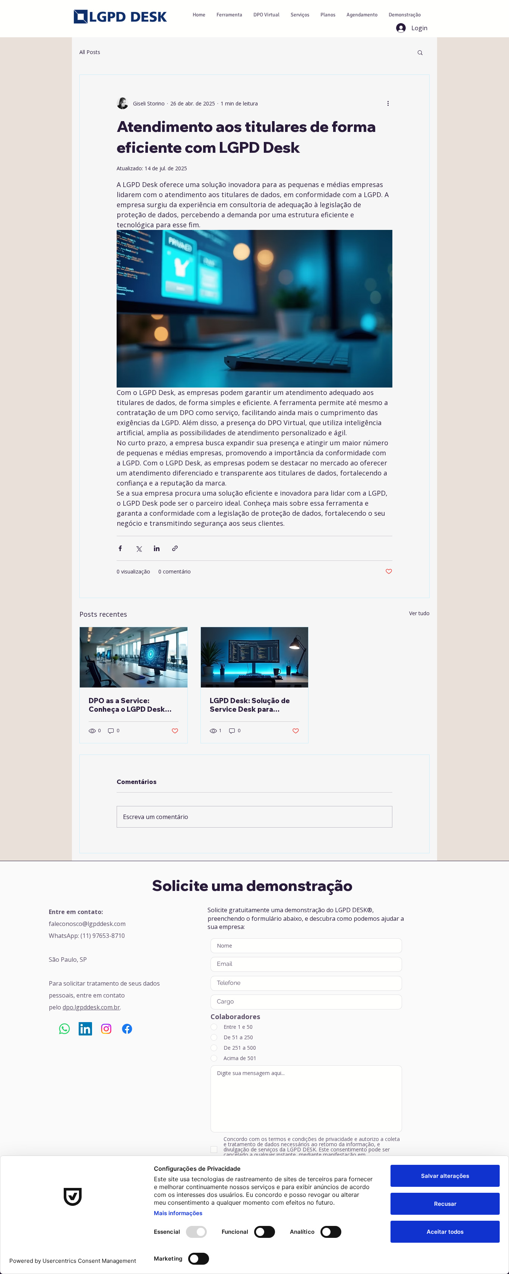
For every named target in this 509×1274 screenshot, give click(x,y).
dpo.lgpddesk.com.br (91, 1007)
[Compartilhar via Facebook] (120, 548)
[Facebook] (127, 1029)
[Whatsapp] (64, 1029)
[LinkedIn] (85, 1029)
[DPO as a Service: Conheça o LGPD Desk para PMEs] (133, 657)
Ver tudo (419, 613)
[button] (420, 52)
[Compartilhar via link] (174, 548)
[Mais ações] (387, 103)
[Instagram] (106, 1029)
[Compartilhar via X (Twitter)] (138, 548)
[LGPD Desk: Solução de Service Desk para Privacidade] (255, 657)
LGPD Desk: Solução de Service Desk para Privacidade (250, 705)
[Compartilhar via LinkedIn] (156, 548)
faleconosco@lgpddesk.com (87, 924)
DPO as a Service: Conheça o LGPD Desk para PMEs (127, 705)
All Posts (89, 52)
